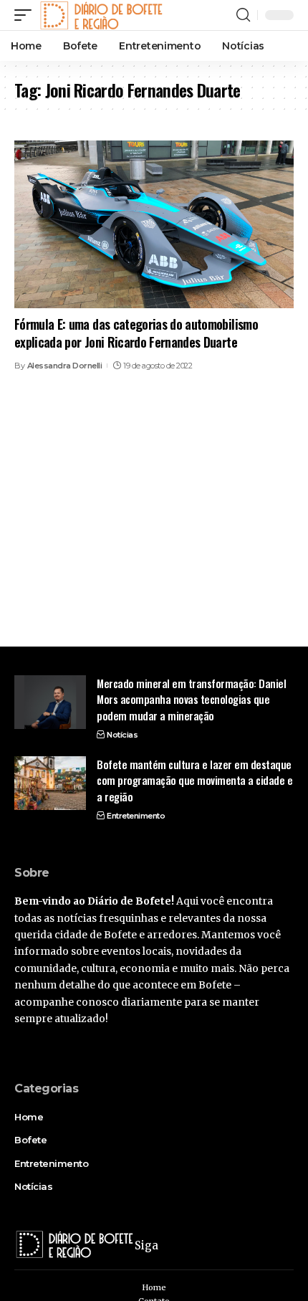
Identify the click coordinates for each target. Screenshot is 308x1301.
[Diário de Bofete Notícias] (101, 15)
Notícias (122, 735)
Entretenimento (136, 816)
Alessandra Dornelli (64, 366)
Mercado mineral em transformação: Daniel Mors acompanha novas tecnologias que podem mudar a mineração (191, 699)
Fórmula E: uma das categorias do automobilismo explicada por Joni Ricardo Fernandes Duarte (136, 333)
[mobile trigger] (26, 15)
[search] (243, 15)
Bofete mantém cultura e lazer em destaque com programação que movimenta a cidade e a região (194, 780)
